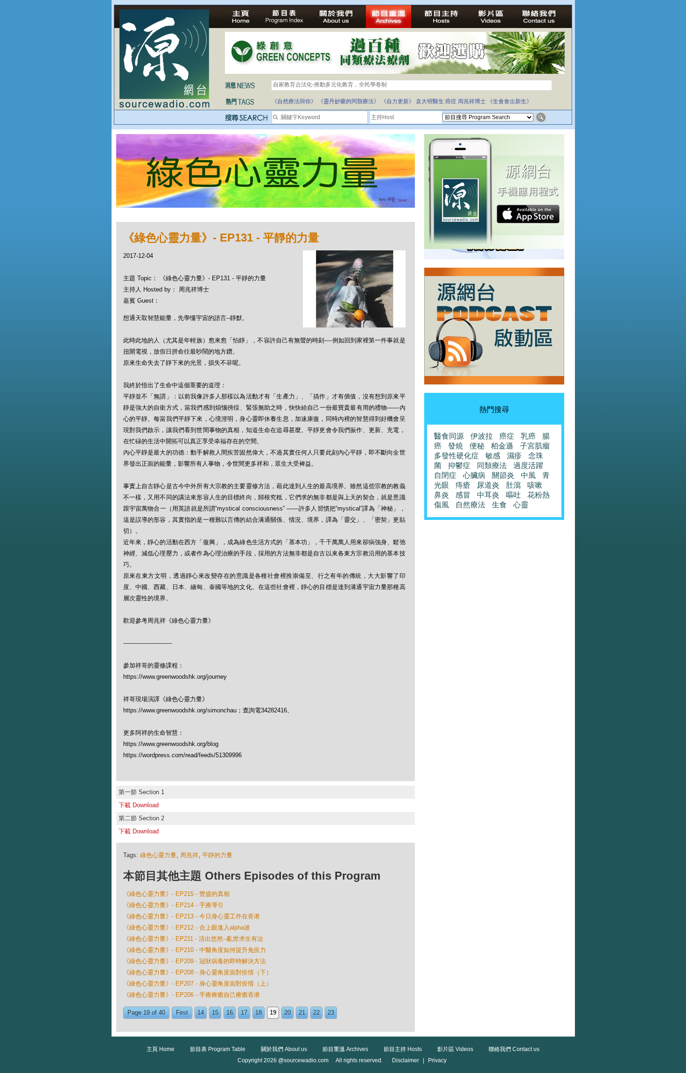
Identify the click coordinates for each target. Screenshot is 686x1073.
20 (287, 1012)
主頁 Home (161, 1049)
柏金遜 (502, 446)
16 (229, 1012)
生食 (499, 505)
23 (331, 1012)
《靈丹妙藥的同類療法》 (348, 101)
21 (302, 1012)
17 (244, 1012)
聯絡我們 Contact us (514, 1049)
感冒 (462, 495)
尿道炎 (488, 485)
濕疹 (514, 456)
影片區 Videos (455, 1049)
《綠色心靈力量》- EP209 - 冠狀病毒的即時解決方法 (194, 961)
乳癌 (528, 436)
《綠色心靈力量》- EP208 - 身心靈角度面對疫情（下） (197, 972)
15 (215, 1012)
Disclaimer (405, 1060)
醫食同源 (449, 436)
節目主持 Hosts (403, 1049)
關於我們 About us (284, 1049)
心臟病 (474, 475)
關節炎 (503, 475)
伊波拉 (481, 436)
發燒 (455, 446)
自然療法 (470, 505)
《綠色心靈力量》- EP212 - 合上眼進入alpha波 (186, 927)
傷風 (441, 505)
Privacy (437, 1060)
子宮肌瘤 (535, 446)
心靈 (520, 505)
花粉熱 (538, 495)
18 (258, 1012)
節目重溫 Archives (345, 1049)
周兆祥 (189, 855)
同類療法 (492, 465)
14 (200, 1012)
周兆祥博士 (472, 101)
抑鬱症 (459, 465)
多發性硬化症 (456, 456)
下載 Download (139, 805)
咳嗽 (534, 485)
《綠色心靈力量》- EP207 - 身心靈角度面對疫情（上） (197, 983)
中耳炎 (488, 495)
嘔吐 (513, 495)
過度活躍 (528, 465)
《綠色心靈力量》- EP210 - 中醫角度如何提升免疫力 (194, 949)
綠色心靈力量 (158, 855)
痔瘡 (462, 485)
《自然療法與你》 (294, 101)
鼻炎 (441, 495)
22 (316, 1012)
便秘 (476, 446)
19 (273, 1012)
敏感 (492, 456)
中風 (528, 475)
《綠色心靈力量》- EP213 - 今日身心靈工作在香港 (191, 916)
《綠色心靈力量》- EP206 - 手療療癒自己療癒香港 (191, 994)
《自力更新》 (397, 101)
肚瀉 (513, 485)
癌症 (450, 101)
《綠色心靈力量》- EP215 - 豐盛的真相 (176, 893)
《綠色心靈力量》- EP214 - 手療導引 (173, 905)
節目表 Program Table (217, 1049)
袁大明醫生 (430, 101)
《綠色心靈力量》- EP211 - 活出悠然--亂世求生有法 (193, 938)
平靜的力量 (217, 855)
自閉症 (445, 475)
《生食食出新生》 (509, 101)
